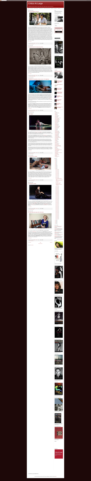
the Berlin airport (34, 231)
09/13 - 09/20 (57, 189)
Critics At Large (35, 3)
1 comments (37, 208)
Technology (56, 153)
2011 (55, 222)
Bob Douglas (56, 124)
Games (55, 130)
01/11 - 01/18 (57, 218)
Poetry (55, 140)
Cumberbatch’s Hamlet (32, 183)
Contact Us (55, 8)
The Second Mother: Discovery (33, 11)
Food (55, 147)
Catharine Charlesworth (57, 145)
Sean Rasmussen (57, 156)
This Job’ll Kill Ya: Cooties (32, 156)
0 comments (36, 75)
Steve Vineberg (31, 209)
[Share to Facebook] (42, 43)
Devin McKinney (56, 131)
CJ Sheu (56, 129)
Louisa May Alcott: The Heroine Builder (60, 107)
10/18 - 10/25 (57, 177)
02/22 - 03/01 (57, 213)
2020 (55, 164)
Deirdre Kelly (32, 153)
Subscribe (59, 8)
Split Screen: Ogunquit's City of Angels (59, 104)
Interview (56, 122)
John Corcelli (56, 118)
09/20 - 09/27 (57, 188)
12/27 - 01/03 (57, 169)
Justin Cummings (56, 119)
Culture (56, 117)
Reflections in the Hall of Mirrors (58, 152)
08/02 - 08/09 (57, 194)
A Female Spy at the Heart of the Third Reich (36, 212)
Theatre (33, 209)
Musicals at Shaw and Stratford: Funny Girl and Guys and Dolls (59, 93)
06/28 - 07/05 (57, 198)
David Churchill (56, 121)
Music (55, 114)
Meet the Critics (41, 8)
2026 (55, 159)
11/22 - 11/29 (57, 173)
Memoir (56, 142)
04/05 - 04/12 (57, 208)
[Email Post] (38, 75)
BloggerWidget (61, 109)
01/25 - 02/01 (57, 216)
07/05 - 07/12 (57, 197)
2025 (55, 160)
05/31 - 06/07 (57, 201)
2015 (55, 168)
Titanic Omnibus (56, 150)
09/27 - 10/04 (57, 187)
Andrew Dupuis (56, 144)
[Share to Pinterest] (42, 75)
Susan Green (56, 127)
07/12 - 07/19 (57, 196)
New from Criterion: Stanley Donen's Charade (59, 100)
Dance (30, 153)
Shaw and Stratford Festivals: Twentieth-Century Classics (59, 89)
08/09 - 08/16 (57, 193)
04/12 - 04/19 (57, 207)
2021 (55, 163)
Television (56, 116)
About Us (52, 8)
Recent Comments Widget (60, 239)
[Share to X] (41, 43)
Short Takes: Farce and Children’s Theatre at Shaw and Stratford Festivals (60, 81)
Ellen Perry (56, 148)
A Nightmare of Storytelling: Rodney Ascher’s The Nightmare (38, 79)
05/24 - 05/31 (57, 202)
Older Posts (51, 242)
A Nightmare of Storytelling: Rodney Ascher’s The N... (59, 180)
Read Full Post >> (30, 41)
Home (28, 8)
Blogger (55, 476)
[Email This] (40, 43)
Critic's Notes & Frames (57, 137)
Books (55, 113)
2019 (55, 165)
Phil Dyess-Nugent (57, 126)
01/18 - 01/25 (57, 217)
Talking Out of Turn (57, 132)
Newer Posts (29, 242)
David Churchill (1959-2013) (47, 8)
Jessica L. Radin (56, 143)
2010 (55, 223)
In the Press (31, 8)
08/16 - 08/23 (57, 192)
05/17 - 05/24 (57, 203)
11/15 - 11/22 (57, 174)
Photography (56, 135)
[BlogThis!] (40, 75)
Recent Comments (36, 8)
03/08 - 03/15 (57, 211)
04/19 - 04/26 (57, 206)
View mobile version (40, 243)
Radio (55, 155)
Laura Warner (56, 134)
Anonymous (56, 228)
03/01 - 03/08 (57, 212)
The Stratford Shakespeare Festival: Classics (59, 96)
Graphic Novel (56, 139)
